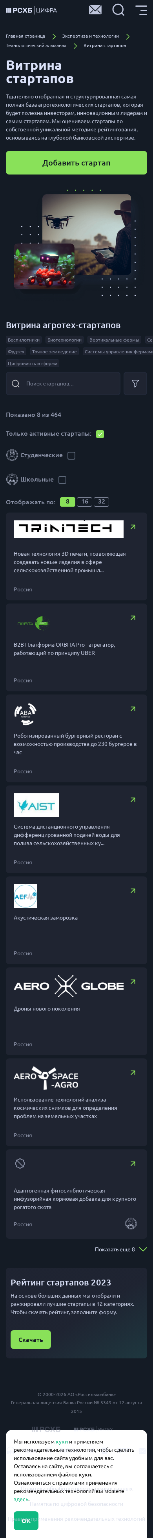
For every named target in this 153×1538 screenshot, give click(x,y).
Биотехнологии (64, 339)
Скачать (30, 1339)
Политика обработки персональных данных (77, 1488)
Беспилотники (24, 339)
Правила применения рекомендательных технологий (76, 1519)
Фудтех (16, 351)
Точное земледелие (54, 351)
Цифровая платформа (32, 363)
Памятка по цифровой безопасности (76, 1504)
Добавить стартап (76, 162)
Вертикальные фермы (114, 339)
